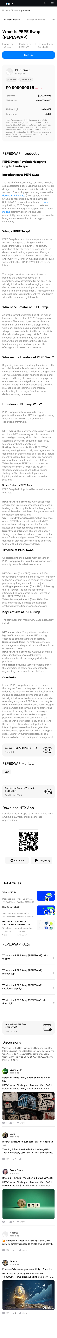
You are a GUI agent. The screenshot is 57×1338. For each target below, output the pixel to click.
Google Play (44, 860)
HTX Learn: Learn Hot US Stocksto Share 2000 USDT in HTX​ (16, 924)
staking (6, 211)
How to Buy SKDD (11, 907)
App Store (19, 860)
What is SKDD (9, 892)
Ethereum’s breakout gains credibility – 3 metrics (27, 1269)
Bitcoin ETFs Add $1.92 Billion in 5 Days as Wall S (27, 1178)
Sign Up (28, 55)
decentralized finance (13, 195)
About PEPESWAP (12, 20)
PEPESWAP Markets (36, 20)
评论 (7, 1159)
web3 (46, 202)
